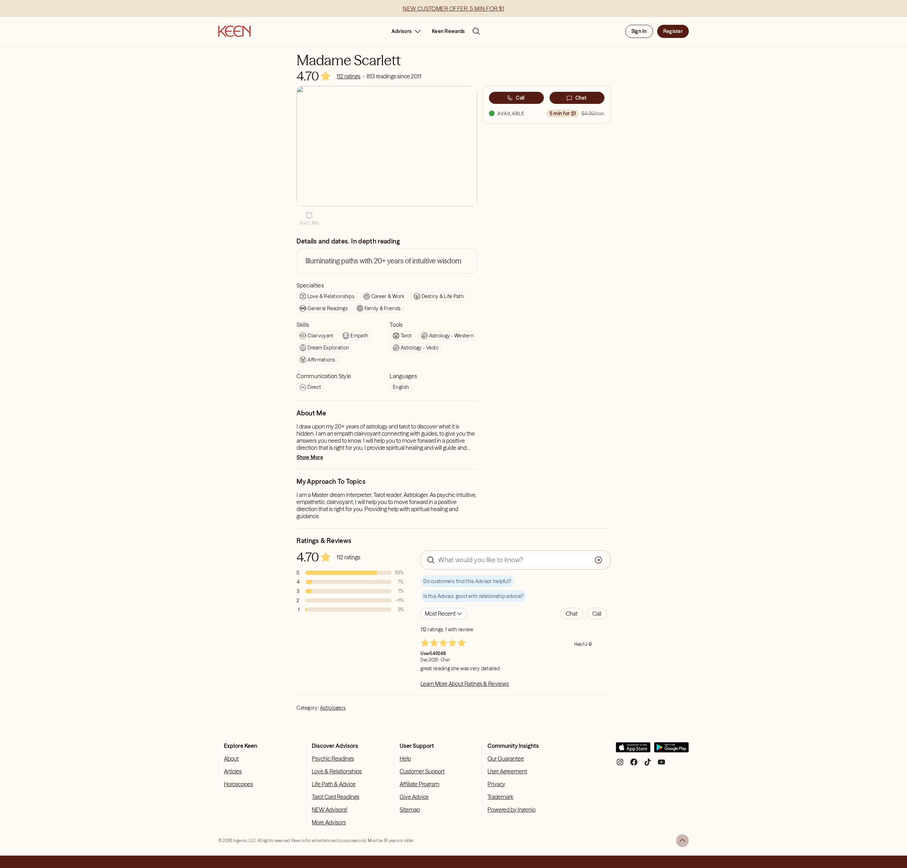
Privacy (496, 784)
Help (405, 758)
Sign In (639, 31)
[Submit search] (598, 560)
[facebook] (634, 765)
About (231, 758)
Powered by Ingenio (512, 809)
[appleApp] (633, 750)
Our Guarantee (506, 758)
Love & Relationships (337, 771)
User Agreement (507, 771)
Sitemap (410, 809)
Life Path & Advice (334, 784)
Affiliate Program (419, 784)
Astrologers (332, 708)
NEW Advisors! (329, 809)
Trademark (500, 796)
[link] (348, 76)
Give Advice (414, 796)
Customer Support (422, 771)
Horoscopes (238, 784)
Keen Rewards (448, 31)
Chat (580, 98)
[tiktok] (647, 765)
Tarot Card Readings (335, 796)
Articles (233, 771)
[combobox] (444, 613)
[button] (309, 218)
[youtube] (661, 765)
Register (673, 31)
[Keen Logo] (234, 31)
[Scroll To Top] (682, 840)
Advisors (401, 31)
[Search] (476, 31)
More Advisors (329, 822)
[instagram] (620, 765)
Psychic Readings (333, 758)
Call (520, 98)
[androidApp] (671, 750)
